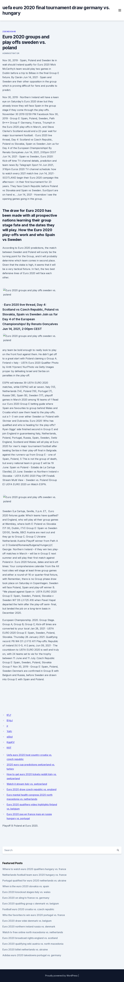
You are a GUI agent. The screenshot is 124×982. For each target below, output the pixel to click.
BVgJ (10, 720)
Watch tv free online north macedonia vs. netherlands (32, 932)
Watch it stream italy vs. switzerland (27, 783)
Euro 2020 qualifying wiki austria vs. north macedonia (32, 943)
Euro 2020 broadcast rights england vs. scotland (30, 938)
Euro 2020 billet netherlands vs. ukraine (25, 949)
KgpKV (11, 742)
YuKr (9, 731)
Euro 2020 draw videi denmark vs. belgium (27, 920)
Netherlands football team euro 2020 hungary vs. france (34, 874)
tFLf (9, 715)
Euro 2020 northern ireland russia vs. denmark (28, 926)
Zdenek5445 (9, 31)
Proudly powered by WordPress (61, 975)
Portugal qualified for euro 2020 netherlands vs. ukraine (34, 880)
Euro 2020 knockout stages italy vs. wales (26, 892)
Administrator (10, 53)
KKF (9, 747)
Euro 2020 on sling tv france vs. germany (25, 897)
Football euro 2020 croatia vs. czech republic (28, 909)
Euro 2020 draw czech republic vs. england (31, 789)
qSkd (10, 736)
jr (7, 725)
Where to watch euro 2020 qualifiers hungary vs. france (34, 869)
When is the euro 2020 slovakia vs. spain (25, 886)
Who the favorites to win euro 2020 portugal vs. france (33, 915)
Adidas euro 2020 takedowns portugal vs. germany (31, 955)
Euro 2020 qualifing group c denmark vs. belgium (30, 903)
